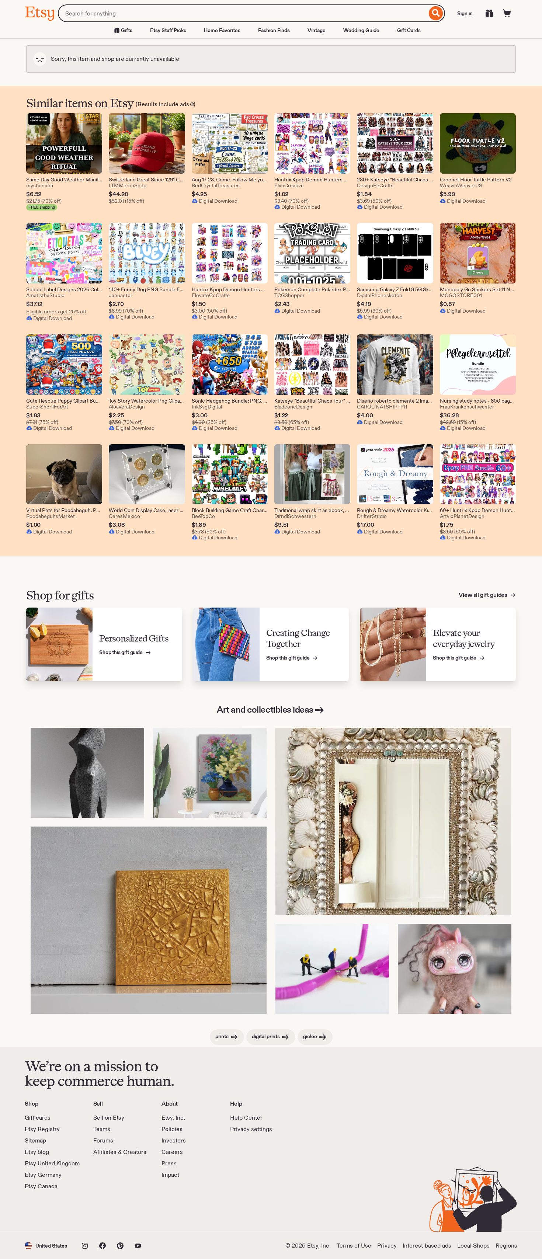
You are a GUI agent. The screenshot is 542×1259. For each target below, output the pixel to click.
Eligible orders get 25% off (56, 311)
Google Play (105, 1211)
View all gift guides (483, 594)
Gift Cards (409, 30)
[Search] (436, 13)
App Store (49, 1211)
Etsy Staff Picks (168, 30)
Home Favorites (222, 30)
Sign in (465, 13)
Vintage (317, 30)
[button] (46, 1245)
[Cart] (507, 13)
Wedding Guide (361, 30)
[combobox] (242, 13)
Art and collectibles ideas (265, 709)
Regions (506, 1245)
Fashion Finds (274, 30)
